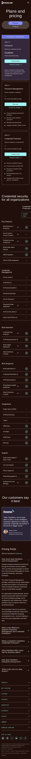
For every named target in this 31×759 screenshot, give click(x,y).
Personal (15, 26)
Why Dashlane (6, 688)
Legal (12, 751)
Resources (4, 710)
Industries (5, 705)
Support (4, 716)
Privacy (7, 751)
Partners (4, 699)
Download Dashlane (7, 727)
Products (4, 682)
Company (4, 722)
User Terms (4, 749)
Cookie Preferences (19, 751)
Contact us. (18, 553)
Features (4, 694)
